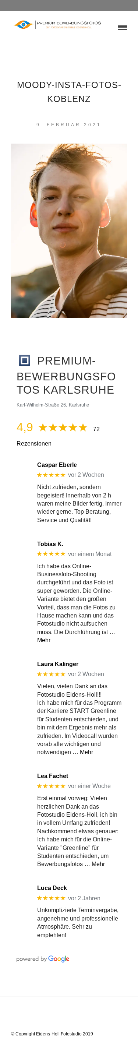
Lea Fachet (52, 776)
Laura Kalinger (57, 664)
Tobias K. (50, 544)
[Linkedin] (74, 1014)
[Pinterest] (83, 1014)
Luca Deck (52, 888)
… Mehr (82, 752)
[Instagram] (93, 1014)
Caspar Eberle (57, 465)
